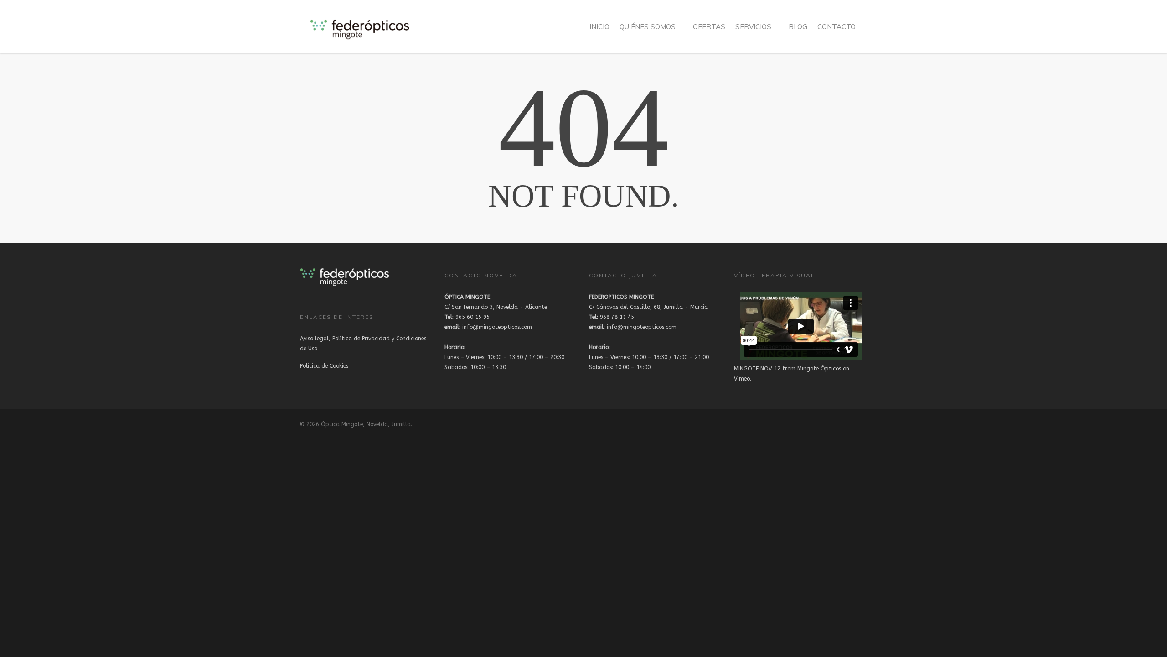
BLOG (798, 26)
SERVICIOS (753, 26)
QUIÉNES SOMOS (648, 26)
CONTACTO (836, 26)
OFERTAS (709, 26)
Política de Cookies (324, 366)
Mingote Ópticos (819, 368)
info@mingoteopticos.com (488, 327)
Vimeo (742, 378)
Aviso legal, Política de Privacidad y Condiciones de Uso (363, 343)
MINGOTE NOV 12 (757, 368)
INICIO (599, 26)
